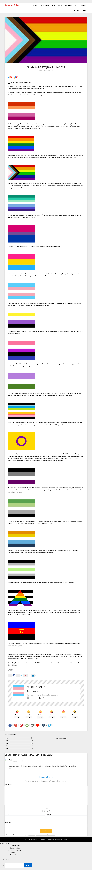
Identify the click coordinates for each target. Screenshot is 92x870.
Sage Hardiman (34, 691)
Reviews (76, 10)
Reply (10, 768)
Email (49, 814)
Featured (34, 5)
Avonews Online (12, 5)
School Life (68, 5)
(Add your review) (61, 738)
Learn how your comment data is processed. (41, 835)
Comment (9, 785)
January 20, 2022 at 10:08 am (17, 762)
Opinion (83, 5)
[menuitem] (48, 865)
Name (7, 814)
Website (8, 822)
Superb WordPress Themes (59, 839)
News (76, 5)
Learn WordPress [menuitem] (15, 850)
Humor (84, 10)
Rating (46, 808)
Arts (53, 5)
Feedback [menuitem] (13, 855)
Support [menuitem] (12, 852)
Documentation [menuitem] (15, 848)
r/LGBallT (36, 658)
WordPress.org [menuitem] (14, 845)
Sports (60, 5)
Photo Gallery (45, 5)
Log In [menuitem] (7, 859)
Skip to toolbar (4, 843)
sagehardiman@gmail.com (38, 698)
